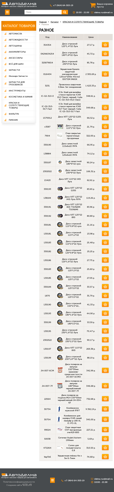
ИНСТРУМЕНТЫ (17, 91)
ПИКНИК (13, 120)
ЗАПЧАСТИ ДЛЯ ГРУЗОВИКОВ (17, 83)
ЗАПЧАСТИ (14, 70)
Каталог (55, 22)
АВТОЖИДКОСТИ (18, 40)
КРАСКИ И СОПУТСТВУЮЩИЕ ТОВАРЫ (19, 105)
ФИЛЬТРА (14, 114)
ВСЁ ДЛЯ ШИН (16, 64)
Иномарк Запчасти (18, 76)
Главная (43, 22)
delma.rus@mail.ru (103, 12)
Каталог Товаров (19, 26)
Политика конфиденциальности (19, 482)
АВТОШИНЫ (15, 46)
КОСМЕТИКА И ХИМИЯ (20, 97)
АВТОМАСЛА (15, 33)
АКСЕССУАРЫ (16, 58)
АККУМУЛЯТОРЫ (17, 52)
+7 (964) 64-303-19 (63, 5)
